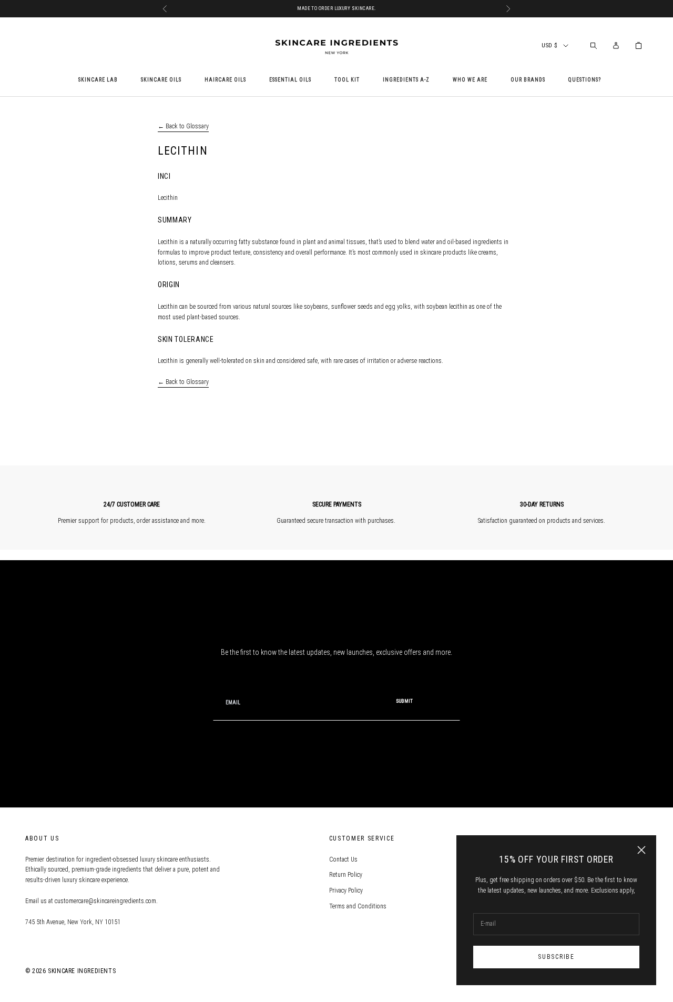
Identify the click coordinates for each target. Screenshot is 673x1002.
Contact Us (343, 859)
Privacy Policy (346, 890)
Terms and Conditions (357, 906)
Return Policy (345, 874)
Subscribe (556, 956)
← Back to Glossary (183, 126)
